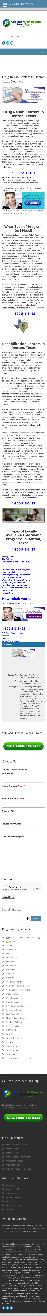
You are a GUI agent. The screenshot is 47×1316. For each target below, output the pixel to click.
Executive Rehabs (14, 1010)
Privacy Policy (12, 1193)
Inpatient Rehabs (14, 1022)
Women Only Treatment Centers (16, 580)
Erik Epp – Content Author (13, 633)
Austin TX (10, 945)
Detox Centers (8, 590)
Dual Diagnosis (12, 1002)
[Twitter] (7, 43)
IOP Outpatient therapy (12, 577)
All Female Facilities (14, 981)
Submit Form (8, 897)
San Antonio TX (13, 969)
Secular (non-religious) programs (16, 574)
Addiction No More (26, 1296)
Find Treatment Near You (17, 1144)
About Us (10, 1185)
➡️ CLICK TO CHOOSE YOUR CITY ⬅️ (23, 937)
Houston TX (11, 957)
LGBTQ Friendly (13, 1030)
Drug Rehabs (12, 998)
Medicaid (10, 1042)
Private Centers (13, 1046)
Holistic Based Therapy (16, 1018)
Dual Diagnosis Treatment (18, 1156)
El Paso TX (11, 949)
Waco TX (10, 977)
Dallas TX (10, 953)
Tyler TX (10, 973)
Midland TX (11, 965)
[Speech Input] (27, 919)
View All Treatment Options (18, 1168)
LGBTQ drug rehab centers (14, 582)
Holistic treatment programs (14, 585)
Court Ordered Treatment (18, 989)
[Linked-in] (11, 1308)
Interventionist (13, 1026)
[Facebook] (3, 43)
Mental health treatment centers (16, 587)
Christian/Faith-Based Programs (16, 569)
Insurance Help (13, 1164)
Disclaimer (11, 1201)
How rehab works (16, 598)
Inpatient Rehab (13, 1152)
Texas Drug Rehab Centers (18, 1058)
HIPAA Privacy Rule (15, 1197)
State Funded (12, 1054)
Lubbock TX (11, 961)
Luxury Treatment (14, 1038)
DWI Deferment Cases (16, 1006)
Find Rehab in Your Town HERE (16, 561)
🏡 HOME (10, 941)
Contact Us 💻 (12, 1189)
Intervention (7, 593)
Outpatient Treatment (16, 1160)
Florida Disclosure (14, 1205)
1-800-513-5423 (23, 173)
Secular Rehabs (13, 1050)
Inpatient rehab (9, 572)
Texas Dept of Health (10, 641)
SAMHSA (6, 638)
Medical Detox (12, 1148)
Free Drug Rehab (14, 1014)
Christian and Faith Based (17, 985)
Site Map (10, 1209)
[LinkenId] (11, 43)
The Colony (7, 559)
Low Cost (10, 1034)
